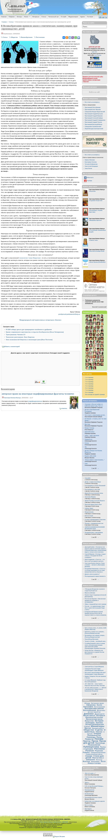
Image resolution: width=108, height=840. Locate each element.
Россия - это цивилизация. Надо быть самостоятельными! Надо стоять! (95, 608)
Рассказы (99, 748)
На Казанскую (89, 793)
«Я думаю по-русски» (96, 200)
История (99, 721)
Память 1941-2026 (90, 456)
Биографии (88, 707)
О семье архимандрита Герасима (95, 519)
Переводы (91, 737)
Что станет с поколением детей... (95, 415)
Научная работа (98, 728)
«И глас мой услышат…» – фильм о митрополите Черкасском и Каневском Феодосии (95, 689)
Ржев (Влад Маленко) (91, 639)
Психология (94, 745)
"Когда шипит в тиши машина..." (95, 459)
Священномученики (98, 752)
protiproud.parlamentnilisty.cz (69, 314)
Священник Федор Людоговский (95, 111)
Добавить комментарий (11, 346)
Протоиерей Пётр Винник (92, 107)
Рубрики (12, 17)
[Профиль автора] (74, 408)
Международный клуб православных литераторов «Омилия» (40, 320)
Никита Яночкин (90, 160)
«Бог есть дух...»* (90, 773)
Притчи (86, 741)
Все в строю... (89, 805)
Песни (99, 737)
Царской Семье (89, 431)
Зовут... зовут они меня (92, 435)
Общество (14, 37)
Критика (99, 723)
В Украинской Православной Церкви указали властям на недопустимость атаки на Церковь (95, 613)
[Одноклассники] (66, 37)
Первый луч (88, 439)
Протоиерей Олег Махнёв (93, 109)
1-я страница (89, 377)
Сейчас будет (89, 508)
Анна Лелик (88, 168)
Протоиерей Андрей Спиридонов (95, 120)
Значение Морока (90, 497)
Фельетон (99, 759)
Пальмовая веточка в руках (93, 797)
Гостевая (90, 17)
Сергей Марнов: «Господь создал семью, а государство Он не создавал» (95, 555)
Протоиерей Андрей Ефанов (94, 116)
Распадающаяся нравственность (95, 576)
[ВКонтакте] (64, 37)
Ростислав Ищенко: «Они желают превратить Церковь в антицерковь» (95, 600)
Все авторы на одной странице (95, 394)
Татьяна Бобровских (91, 164)
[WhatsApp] (75, 37)
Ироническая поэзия (94, 717)
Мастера (87, 424)
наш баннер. (97, 55)
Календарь (90, 723)
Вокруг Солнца (89, 428)
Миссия (88, 728)
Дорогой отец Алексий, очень (94, 493)
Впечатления (89, 515)
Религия (89, 751)
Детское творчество (94, 712)
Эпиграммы (95, 761)
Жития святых (89, 715)
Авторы (19, 17)
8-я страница (89, 392)
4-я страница (89, 383)
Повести (89, 739)
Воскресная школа (94, 708)
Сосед (87, 443)
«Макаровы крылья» (95, 220)
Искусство (89, 721)
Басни (99, 705)
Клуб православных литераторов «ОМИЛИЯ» (54, 822)
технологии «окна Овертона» (30, 258)
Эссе (103, 761)
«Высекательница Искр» (97, 251)
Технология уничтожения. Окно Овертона (20, 337)
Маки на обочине (90, 593)
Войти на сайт (94, 92)
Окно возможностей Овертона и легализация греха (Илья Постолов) (29, 339)
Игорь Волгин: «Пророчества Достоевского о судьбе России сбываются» (94, 652)
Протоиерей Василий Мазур (93, 124)
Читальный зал (53, 17)
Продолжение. (89, 512)
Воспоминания (89, 710)
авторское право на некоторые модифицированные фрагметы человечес (38, 393)
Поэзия (99, 738)
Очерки (97, 733)
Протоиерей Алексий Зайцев (94, 118)
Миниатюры (97, 726)
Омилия (99, 732)
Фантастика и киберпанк (95, 759)
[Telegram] (69, 37)
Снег (86, 463)
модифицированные (35, 401)
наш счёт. (94, 52)
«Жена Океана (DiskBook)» (97, 262)
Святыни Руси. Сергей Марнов (94, 666)
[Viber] (72, 37)
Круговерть (88, 808)
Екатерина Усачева (91, 162)
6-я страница (89, 388)
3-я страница (89, 381)
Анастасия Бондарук (91, 166)
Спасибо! (87, 478)
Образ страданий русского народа (95, 604)
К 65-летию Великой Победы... (94, 786)
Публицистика (91, 747)
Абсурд (87, 703)
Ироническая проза (94, 719)
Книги (25, 17)
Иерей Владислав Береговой (94, 128)
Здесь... (87, 782)
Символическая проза (94, 754)
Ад (85, 447)
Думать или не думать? (92, 574)
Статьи (43, 17)
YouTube (89, 180)
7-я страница (89, 390)
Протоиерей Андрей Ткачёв (93, 122)
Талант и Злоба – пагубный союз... (95, 641)
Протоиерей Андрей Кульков (94, 113)
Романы (86, 752)
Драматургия (99, 714)
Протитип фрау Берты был (93, 504)
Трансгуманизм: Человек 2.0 (15, 334)
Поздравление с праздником (94, 532)
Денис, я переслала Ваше (93, 482)
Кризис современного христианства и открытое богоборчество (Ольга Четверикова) (35, 332)
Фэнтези (86, 761)
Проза (95, 741)
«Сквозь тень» (93, 240)
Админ (82, 17)
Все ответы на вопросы (92, 102)
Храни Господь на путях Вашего (95, 500)
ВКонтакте (90, 177)
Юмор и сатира (94, 763)
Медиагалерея (73, 17)
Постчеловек (40, 37)
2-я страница (89, 379)
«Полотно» (92, 191)
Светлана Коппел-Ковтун (12, 398)
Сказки (88, 756)
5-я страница (89, 386)
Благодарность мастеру (92, 489)
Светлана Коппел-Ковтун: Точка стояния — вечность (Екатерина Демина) (95, 565)
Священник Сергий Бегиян (93, 126)
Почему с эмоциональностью (94, 523)
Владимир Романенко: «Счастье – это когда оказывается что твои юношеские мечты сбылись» (95, 570)
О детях (99, 730)
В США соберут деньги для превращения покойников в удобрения (29, 329)
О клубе (63, 17)
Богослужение (99, 707)
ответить (64, 408)
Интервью (35, 17)
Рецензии (99, 751)
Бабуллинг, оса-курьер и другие (95, 801)
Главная (4, 17)
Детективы (101, 710)
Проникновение (89, 790)
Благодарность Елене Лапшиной (95, 485)
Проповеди (100, 743)
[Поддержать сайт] (40, 383)
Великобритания (26, 37)
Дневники (89, 714)
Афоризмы (91, 705)
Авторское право (97, 703)
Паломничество (94, 735)
